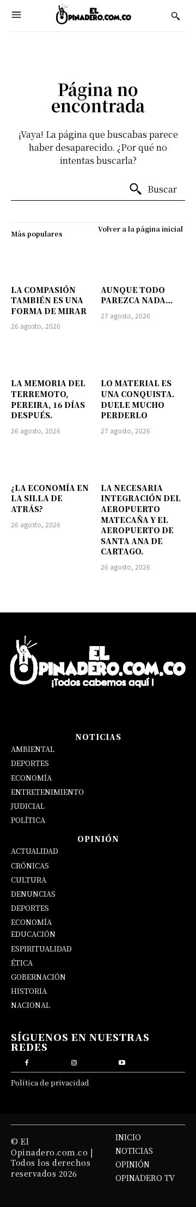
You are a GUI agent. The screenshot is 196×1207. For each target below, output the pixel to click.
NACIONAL (30, 1005)
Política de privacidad (50, 1082)
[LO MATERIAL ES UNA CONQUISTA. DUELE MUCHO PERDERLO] (143, 356)
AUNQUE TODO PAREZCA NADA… (137, 295)
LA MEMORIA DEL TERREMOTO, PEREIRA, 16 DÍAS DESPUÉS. (48, 399)
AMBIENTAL (32, 749)
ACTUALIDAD (34, 851)
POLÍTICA (28, 820)
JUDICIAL (28, 806)
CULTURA (28, 879)
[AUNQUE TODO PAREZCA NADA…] (143, 262)
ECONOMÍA (31, 777)
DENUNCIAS (33, 894)
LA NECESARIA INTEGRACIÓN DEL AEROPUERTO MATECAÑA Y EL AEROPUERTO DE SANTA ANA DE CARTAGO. (141, 519)
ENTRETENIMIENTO (47, 792)
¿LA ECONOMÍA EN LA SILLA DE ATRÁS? (50, 498)
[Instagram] (74, 1061)
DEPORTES (30, 763)
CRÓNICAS (30, 865)
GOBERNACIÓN (38, 977)
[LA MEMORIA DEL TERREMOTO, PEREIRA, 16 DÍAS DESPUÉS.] (53, 356)
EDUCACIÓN (33, 934)
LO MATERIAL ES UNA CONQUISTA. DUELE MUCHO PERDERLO (138, 399)
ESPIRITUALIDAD (41, 948)
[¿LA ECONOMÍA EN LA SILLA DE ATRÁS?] (53, 460)
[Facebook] (26, 1061)
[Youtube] (121, 1061)
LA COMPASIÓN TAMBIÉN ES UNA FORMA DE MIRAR (49, 300)
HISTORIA (29, 991)
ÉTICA (22, 962)
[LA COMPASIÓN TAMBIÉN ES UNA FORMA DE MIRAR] (53, 262)
